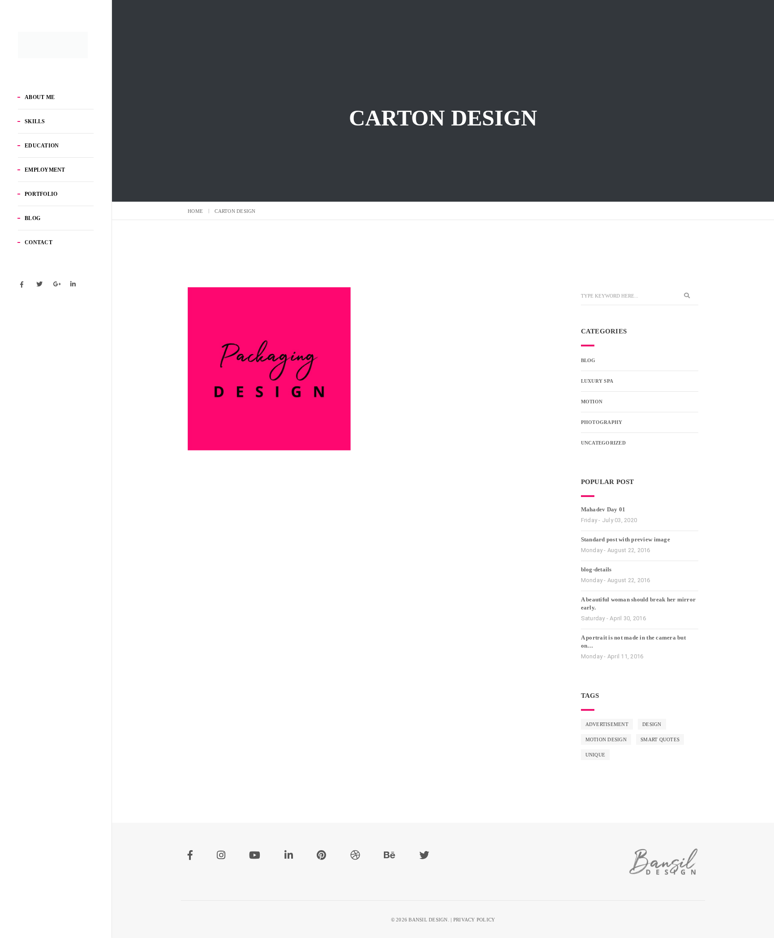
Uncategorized (603, 442)
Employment (45, 170)
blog (588, 360)
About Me (40, 97)
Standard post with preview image (625, 539)
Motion (592, 401)
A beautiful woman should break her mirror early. (638, 603)
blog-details (596, 569)
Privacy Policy (474, 919)
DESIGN (652, 724)
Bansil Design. (428, 919)
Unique (595, 754)
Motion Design (606, 739)
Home (195, 211)
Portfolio (41, 194)
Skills (35, 121)
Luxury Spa (597, 381)
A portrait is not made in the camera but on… (633, 641)
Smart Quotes (660, 739)
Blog (32, 218)
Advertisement (606, 724)
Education (42, 146)
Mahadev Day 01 (603, 509)
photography (602, 422)
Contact (38, 242)
